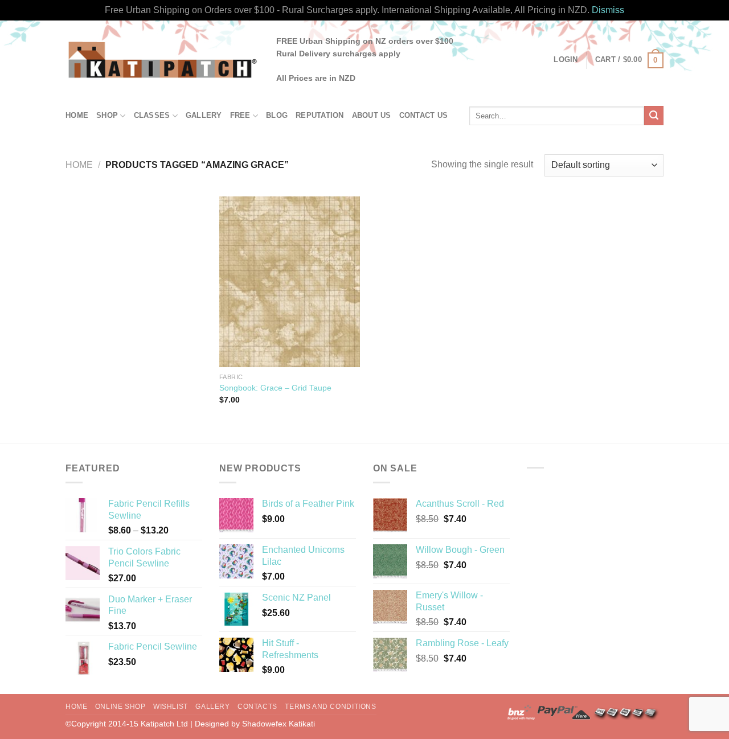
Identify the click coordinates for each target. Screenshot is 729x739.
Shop (107, 115)
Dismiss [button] (608, 10)
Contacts (257, 707)
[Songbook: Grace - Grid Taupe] (289, 281)
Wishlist (170, 707)
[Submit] (654, 115)
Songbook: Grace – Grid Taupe (275, 387)
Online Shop (120, 707)
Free (240, 115)
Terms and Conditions (330, 707)
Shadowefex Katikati (278, 723)
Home (76, 115)
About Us (371, 115)
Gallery (204, 115)
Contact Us (423, 115)
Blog (277, 115)
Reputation (320, 115)
